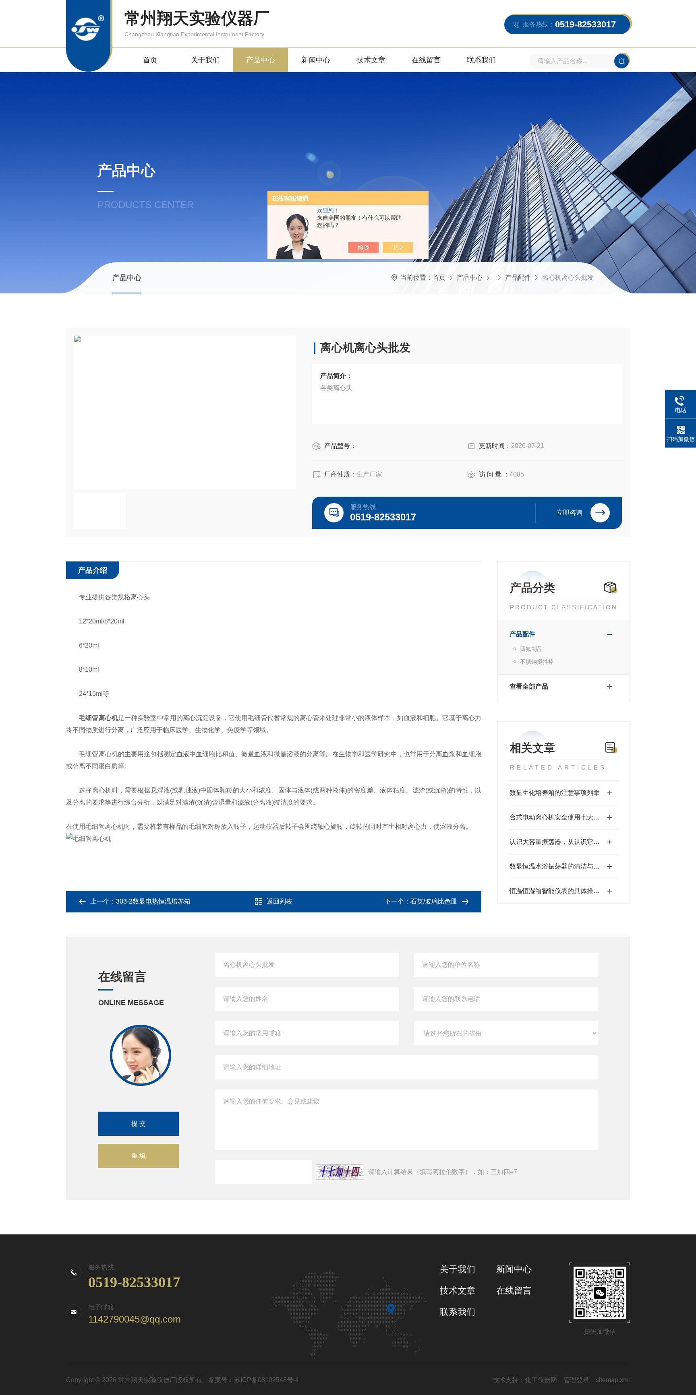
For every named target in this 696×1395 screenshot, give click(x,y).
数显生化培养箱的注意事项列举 (555, 792)
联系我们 (481, 60)
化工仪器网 (541, 1379)
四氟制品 (531, 649)
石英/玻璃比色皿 (433, 901)
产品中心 (260, 60)
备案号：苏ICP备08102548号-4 (253, 1379)
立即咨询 (569, 512)
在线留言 (426, 60)
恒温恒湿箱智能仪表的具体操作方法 (561, 890)
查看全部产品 (529, 686)
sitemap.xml (613, 1379)
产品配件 (518, 277)
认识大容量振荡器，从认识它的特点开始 (564, 841)
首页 (150, 60)
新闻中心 (315, 60)
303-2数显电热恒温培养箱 (153, 901)
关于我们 (205, 60)
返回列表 (279, 901)
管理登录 (576, 1379)
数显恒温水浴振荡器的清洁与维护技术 (564, 866)
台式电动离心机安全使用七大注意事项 (564, 817)
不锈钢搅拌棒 (537, 661)
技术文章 (370, 60)
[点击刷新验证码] (340, 1172)
